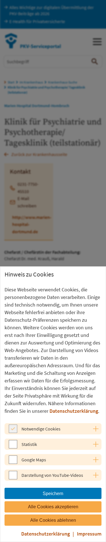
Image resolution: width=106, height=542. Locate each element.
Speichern (53, 493)
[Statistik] (13, 447)
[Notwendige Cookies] (13, 431)
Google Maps (33, 459)
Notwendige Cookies (40, 429)
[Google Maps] (13, 462)
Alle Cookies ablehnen (53, 520)
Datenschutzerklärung (73, 411)
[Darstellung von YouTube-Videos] (13, 477)
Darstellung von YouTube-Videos (52, 475)
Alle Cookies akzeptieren (53, 506)
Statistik (29, 444)
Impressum (89, 533)
